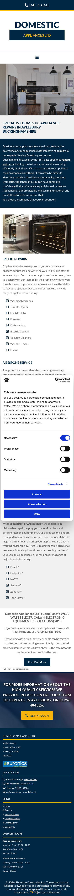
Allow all (37, 494)
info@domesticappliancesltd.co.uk (20, 792)
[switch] (65, 448)
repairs (58, 150)
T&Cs (33, 892)
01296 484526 (22, 788)
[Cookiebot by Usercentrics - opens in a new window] (55, 380)
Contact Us (10, 827)
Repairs (8, 810)
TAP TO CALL (37, 5)
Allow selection (37, 504)
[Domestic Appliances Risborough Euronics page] (37, 764)
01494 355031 (26, 783)
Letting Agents (11, 822)
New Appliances (12, 814)
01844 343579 (30, 779)
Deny (37, 513)
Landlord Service (12, 818)
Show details (55, 484)
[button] (37, 57)
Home (7, 806)
